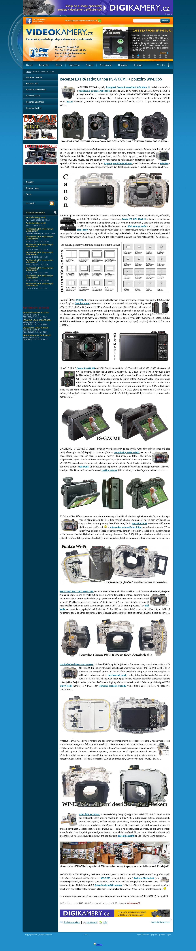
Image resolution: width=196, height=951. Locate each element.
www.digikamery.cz (160, 922)
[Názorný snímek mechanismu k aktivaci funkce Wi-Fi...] (115, 584)
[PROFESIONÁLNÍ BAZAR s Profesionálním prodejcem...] (40, 139)
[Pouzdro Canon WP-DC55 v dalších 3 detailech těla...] (115, 657)
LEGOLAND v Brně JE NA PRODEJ (37, 320)
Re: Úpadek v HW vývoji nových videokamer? (39, 230)
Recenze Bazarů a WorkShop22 (37, 335)
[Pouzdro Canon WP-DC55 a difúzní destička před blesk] (115, 807)
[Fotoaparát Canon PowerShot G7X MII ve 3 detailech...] (115, 509)
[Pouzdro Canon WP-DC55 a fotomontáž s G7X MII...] (115, 208)
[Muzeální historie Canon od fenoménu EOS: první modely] (115, 142)
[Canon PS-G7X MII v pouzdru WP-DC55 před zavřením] (115, 733)
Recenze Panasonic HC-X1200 (36, 312)
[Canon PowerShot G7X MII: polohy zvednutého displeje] (115, 441)
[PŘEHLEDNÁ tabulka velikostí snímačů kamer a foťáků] (115, 292)
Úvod (28, 71)
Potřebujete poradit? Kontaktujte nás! (81, 20)
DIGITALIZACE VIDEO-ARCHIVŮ (36, 327)
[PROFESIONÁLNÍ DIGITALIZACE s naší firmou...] (40, 164)
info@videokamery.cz (75, 53)
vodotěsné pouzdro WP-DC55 (94, 90)
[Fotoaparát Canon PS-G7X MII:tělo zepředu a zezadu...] (115, 361)
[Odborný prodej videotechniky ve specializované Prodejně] (115, 867)
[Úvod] (62, 35)
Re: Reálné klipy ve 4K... (36, 217)
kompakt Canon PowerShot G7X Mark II (128, 87)
